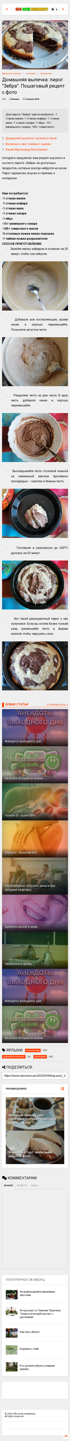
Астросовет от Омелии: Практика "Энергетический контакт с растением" (40, 1314)
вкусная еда (46, 74)
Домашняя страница (11, 74)
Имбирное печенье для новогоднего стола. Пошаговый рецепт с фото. (32, 1119)
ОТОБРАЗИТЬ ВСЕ (56, 705)
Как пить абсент (30, 1331)
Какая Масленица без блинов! (27, 149)
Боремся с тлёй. (29, 1348)
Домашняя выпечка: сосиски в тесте (31, 138)
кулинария (31, 74)
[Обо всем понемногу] (31, 9)
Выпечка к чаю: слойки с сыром (28, 144)
